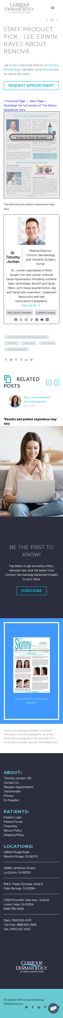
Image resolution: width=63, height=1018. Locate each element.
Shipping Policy (14, 835)
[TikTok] (31, 320)
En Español (11, 800)
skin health (47, 343)
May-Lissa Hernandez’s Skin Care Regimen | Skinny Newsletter (37, 401)
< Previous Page (14, 101)
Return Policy (13, 830)
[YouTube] (42, 320)
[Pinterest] (37, 320)
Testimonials (12, 791)
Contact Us (11, 782)
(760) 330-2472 (21, 920)
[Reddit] (31, 359)
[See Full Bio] (39, 305)
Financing (10, 826)
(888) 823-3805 (27, 924)
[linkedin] (39, 1007)
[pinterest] (45, 1007)
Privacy (9, 795)
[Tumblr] (21, 359)
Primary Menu (53, 8)
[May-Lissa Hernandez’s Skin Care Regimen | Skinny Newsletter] (16, 401)
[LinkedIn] (47, 320)
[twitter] (26, 1007)
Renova (47, 69)
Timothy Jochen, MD (17, 778)
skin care (29, 343)
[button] (48, 382)
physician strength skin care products (27, 337)
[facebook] (32, 1007)
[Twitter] (11, 359)
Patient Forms (13, 821)
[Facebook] (16, 320)
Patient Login (13, 817)
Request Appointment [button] (31, 86)
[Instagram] (26, 320)
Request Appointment (18, 787)
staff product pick (17, 349)
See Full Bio (29, 305)
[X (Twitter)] (21, 320)
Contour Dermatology (33, 999)
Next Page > (38, 101)
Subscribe (31, 591)
